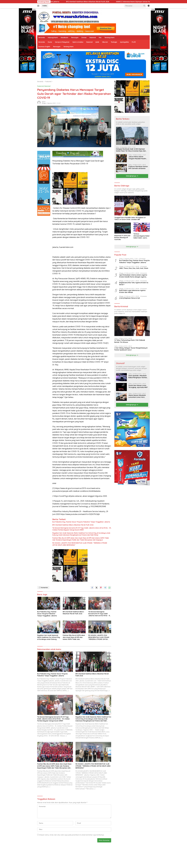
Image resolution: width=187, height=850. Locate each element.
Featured (40, 86)
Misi (100, 37)
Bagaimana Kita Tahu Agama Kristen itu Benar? (133, 284)
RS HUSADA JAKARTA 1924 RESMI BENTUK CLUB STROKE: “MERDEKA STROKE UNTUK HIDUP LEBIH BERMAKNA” (79, 544)
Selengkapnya (131, 176)
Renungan (74, 37)
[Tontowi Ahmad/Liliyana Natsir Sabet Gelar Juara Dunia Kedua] (141, 227)
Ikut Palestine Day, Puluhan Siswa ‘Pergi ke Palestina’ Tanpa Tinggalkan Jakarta (81, 522)
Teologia (114, 42)
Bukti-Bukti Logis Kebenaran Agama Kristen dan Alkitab (132, 291)
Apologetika (124, 42)
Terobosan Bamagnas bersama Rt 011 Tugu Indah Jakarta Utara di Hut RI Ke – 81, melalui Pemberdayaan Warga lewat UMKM (81, 529)
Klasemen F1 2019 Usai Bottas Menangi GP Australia (122, 237)
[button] (144, 5)
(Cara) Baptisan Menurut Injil (129, 298)
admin (43, 102)
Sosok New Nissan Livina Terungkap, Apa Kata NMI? (138, 386)
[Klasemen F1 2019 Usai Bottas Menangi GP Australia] (122, 228)
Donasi (83, 37)
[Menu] (38, 6)
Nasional (92, 37)
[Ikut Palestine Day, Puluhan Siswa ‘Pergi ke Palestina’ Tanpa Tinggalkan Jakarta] (48, 603)
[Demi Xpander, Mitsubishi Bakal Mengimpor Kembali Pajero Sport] (121, 377)
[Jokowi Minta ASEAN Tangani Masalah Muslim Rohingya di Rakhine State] (121, 158)
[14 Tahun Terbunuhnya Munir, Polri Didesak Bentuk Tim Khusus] (132, 326)
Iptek (97, 42)
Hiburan (105, 42)
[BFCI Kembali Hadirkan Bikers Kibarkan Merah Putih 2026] (74, 603)
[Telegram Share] (105, 587)
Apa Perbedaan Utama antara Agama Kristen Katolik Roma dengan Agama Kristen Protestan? (133, 276)
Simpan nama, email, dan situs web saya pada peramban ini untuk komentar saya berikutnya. (71, 835)
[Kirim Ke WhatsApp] (109, 587)
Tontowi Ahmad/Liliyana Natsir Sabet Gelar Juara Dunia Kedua (141, 236)
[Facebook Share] (92, 587)
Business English (44, 47)
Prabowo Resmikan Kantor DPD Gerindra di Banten (138, 167)
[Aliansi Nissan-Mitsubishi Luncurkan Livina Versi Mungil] (121, 397)
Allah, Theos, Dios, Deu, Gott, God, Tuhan (133, 268)
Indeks (45, 5)
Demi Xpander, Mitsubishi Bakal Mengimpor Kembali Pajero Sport (138, 377)
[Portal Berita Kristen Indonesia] (69, 17)
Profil (134, 42)
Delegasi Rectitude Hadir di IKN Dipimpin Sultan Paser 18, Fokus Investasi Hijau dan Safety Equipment (131, 150)
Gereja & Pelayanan (62, 42)
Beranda (42, 37)
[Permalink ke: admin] (39, 102)
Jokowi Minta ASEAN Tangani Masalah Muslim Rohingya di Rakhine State (137, 158)
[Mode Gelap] (149, 6)
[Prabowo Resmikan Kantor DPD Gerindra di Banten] (121, 168)
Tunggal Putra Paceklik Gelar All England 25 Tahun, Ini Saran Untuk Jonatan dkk (130, 218)
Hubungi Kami (53, 37)
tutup (34, 9)
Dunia (50, 42)
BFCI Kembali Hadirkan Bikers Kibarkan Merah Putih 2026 (73, 525)
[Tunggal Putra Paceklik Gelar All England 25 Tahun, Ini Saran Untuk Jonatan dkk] (132, 205)
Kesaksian (64, 37)
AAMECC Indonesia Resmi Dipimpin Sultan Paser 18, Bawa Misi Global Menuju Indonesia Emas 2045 (104, 2)
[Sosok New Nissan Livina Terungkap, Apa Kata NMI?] (121, 387)
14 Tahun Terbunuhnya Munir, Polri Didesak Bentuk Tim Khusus (129, 341)
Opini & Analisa (77, 42)
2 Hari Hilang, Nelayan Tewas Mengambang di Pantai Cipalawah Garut (130, 349)
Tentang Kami (109, 37)
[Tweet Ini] (96, 587)
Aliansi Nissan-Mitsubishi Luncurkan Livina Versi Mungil (137, 396)
